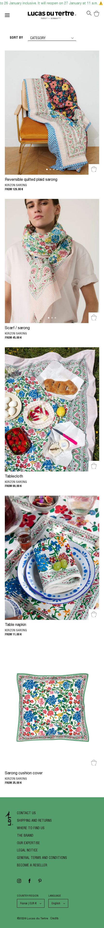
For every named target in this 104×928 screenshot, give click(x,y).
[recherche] (89, 14)
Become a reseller (32, 865)
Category (37, 38)
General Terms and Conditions (42, 858)
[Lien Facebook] (29, 882)
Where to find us (31, 828)
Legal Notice (27, 850)
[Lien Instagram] (19, 882)
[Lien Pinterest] (40, 882)
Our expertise (28, 843)
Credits (54, 918)
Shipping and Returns (34, 820)
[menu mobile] (16, 16)
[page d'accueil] (52, 16)
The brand (25, 835)
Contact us (26, 813)
